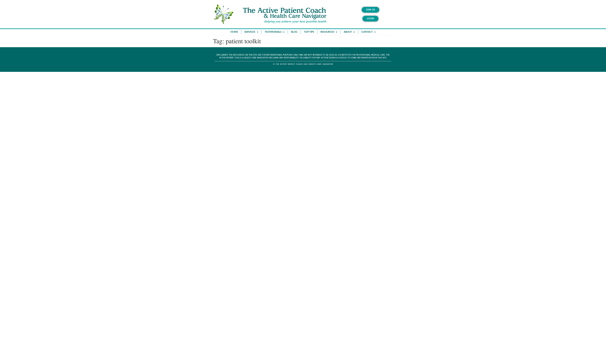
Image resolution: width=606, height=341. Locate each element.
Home (234, 32)
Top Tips (309, 32)
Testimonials (273, 32)
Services (249, 32)
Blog (294, 32)
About (348, 32)
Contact (367, 32)
